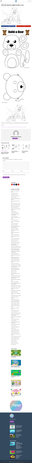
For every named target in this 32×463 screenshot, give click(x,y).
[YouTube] (12, 184)
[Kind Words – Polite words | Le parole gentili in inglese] (12, 427)
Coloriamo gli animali (13, 320)
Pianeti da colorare (13, 344)
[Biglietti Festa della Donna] (16, 382)
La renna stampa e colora (14, 216)
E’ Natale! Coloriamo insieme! (15, 332)
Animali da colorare (13, 211)
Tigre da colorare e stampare (14, 263)
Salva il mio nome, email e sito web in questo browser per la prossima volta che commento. (15, 174)
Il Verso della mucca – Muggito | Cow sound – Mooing (19, 435)
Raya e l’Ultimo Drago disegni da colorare (5, 153)
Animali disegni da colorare (15, 152)
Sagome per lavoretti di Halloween (15, 204)
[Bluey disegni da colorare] (26, 146)
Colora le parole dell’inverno (14, 223)
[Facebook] (14, 184)
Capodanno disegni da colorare (15, 329)
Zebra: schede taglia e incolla (15, 239)
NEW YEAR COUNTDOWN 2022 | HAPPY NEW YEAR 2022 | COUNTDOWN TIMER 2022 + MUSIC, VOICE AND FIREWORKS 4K (19, 445)
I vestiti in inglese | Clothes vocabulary (15, 376)
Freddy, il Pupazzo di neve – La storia (15, 203)
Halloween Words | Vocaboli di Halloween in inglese (19, 456)
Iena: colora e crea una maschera (15, 238)
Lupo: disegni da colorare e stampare (16, 275)
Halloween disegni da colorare (15, 337)
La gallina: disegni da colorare (15, 253)
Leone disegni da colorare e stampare (16, 264)
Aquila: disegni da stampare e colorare (16, 247)
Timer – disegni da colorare (14, 311)
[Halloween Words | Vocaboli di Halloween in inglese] (12, 456)
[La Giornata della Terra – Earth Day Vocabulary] (16, 353)
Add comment (7, 6)
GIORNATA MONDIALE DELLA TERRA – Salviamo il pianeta (15, 366)
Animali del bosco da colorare (15, 299)
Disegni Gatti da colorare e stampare (16, 286)
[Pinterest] (18, 184)
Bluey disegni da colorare (25, 152)
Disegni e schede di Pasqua (14, 207)
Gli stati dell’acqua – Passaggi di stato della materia (19, 431)
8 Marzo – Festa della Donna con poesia (15, 395)
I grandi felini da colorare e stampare (15, 285)
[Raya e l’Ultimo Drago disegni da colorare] (5, 146)
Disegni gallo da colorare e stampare (15, 290)
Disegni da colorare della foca (15, 228)
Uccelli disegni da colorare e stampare (16, 295)
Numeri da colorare (13, 328)
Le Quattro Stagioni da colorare (15, 310)
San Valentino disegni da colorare (15, 324)
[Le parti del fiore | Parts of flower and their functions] (12, 452)
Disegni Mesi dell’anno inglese (15, 304)
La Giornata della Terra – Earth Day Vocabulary (16, 356)
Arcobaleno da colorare (14, 341)
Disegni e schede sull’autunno (15, 234)
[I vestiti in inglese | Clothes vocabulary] (16, 372)
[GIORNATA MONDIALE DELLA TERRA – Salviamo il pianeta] (16, 362)
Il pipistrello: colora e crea (14, 241)
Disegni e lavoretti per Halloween (15, 259)
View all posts (15, 138)
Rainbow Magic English (4, 151)
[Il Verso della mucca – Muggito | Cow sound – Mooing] (12, 435)
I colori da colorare (13, 325)
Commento (4, 160)
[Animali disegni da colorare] (16, 146)
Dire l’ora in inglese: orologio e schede (16, 336)
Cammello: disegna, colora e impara (15, 242)
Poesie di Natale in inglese (14, 212)
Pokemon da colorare (13, 197)
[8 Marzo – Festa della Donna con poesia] (16, 392)
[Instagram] (16, 184)
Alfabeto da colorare (13, 340)
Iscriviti (12, 421)
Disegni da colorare (3, 3)
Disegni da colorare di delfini (14, 281)
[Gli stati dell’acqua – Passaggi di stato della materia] (12, 431)
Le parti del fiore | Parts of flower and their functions (19, 452)
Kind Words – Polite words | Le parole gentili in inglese (19, 426)
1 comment (17, 453)
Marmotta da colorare (14, 270)
